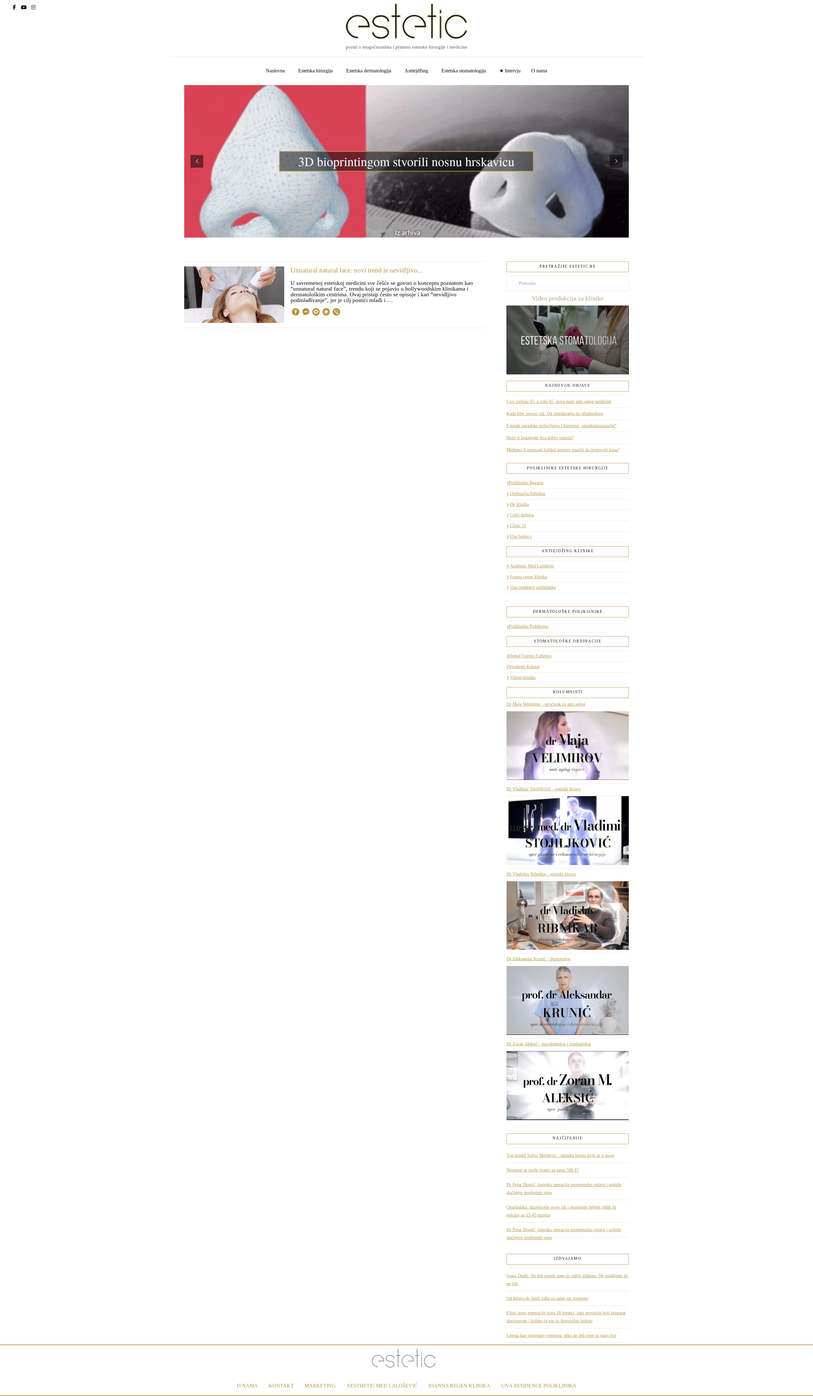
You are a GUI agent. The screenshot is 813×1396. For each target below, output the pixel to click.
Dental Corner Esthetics (530, 656)
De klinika (519, 504)
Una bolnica (521, 536)
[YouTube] (24, 6)
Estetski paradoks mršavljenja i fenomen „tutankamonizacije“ (561, 425)
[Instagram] (33, 6)
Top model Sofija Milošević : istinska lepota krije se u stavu (560, 1155)
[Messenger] (306, 313)
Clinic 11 (518, 525)
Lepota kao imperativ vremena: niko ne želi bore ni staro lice (561, 1335)
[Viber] (336, 313)
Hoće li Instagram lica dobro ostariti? (540, 437)
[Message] (316, 313)
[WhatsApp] (326, 313)
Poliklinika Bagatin (526, 482)
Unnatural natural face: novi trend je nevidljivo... (356, 270)
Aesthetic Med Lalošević (532, 566)
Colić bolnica (522, 515)
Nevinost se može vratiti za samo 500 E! (543, 1170)
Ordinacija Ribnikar (528, 493)
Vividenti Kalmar (524, 666)
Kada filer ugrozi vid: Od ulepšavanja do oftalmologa (555, 413)
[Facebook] (14, 6)
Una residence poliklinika (533, 587)
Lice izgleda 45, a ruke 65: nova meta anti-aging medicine (559, 401)
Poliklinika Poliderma (528, 626)
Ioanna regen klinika (528, 576)
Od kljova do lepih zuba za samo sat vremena (547, 1298)
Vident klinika (522, 677)
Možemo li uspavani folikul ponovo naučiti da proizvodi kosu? (563, 449)
